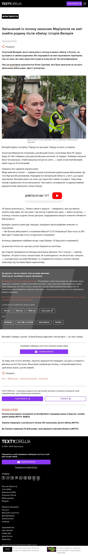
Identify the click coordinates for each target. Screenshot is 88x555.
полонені (44, 378)
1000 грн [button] (32, 311)
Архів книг (6, 539)
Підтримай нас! (8, 527)
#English (5, 501)
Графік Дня (6, 533)
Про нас (5, 486)
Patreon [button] (8, 322)
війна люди (13, 378)
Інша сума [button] (45, 311)
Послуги (5, 510)
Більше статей (10, 409)
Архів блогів (7, 536)
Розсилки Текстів (9, 495)
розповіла (15, 64)
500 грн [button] (19, 311)
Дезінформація (8, 516)
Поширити (10, 47)
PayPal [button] (58, 322)
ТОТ (4, 378)
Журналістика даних (10, 507)
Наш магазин (7, 530)
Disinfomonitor (8, 519)
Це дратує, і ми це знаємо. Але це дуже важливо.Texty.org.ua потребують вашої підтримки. (26, 274)
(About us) (13, 486)
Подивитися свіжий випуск (26, 467)
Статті (4, 489)
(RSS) (9, 489)
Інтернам (5, 522)
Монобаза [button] (44, 322)
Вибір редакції (8, 498)
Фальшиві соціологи (10, 513)
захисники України (29, 378)
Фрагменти (6, 492)
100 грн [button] (7, 311)
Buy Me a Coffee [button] (25, 322)
